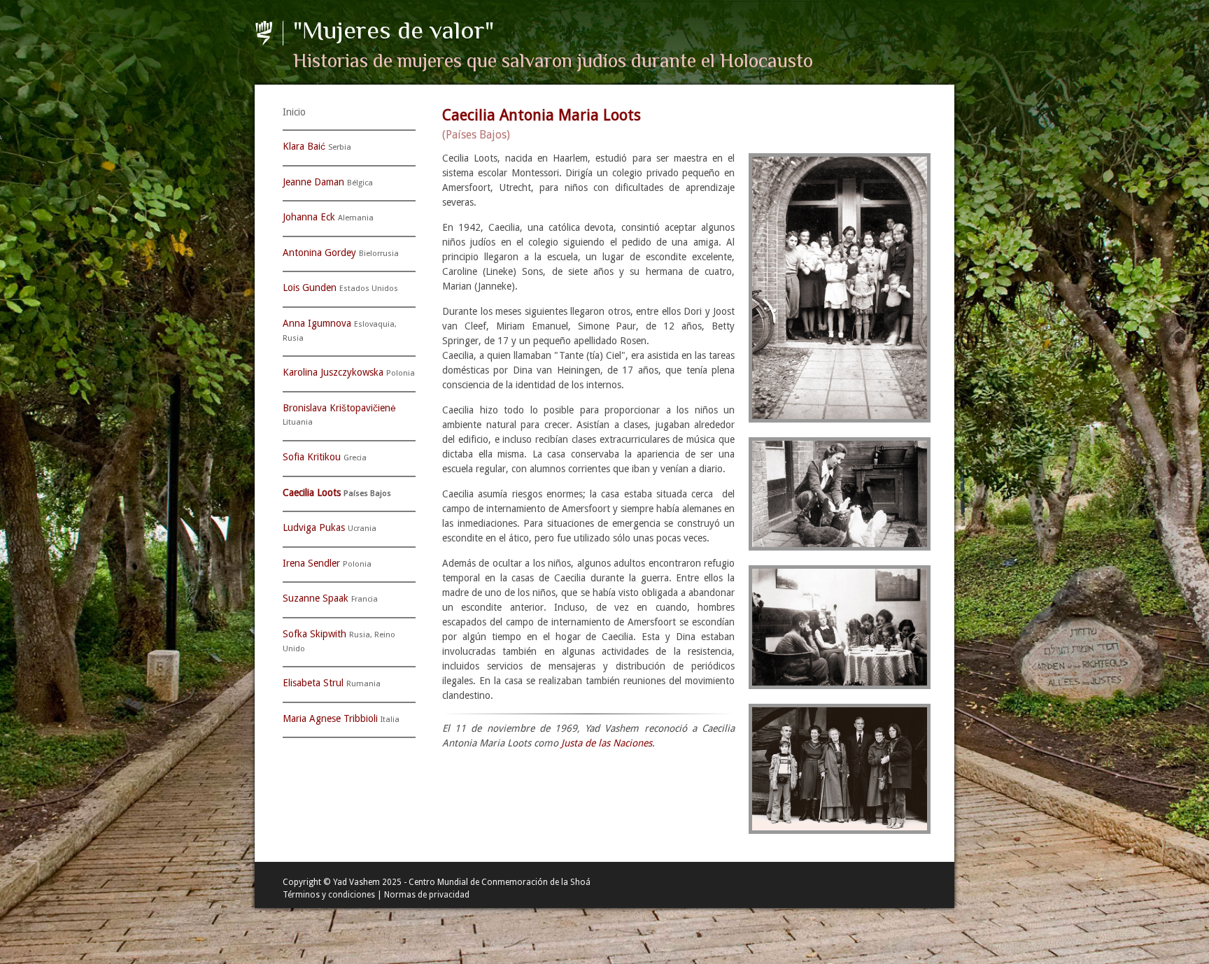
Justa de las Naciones (606, 743)
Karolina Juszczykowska (333, 372)
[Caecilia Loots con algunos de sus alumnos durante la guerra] (836, 627)
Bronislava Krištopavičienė (339, 407)
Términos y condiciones (329, 895)
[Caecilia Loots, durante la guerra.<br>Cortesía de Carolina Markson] (836, 494)
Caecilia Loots (312, 492)
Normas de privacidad (426, 895)
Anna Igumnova (317, 323)
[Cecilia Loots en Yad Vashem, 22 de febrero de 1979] (836, 769)
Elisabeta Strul (313, 682)
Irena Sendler (311, 563)
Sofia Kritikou (312, 456)
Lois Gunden (310, 287)
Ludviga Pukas (314, 527)
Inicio (294, 112)
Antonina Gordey (319, 252)
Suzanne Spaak (315, 598)
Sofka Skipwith (314, 633)
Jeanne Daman (313, 181)
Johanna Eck (309, 216)
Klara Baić (304, 146)
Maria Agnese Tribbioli (330, 718)
